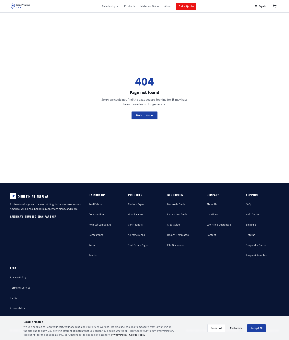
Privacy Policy (18, 278)
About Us (212, 204)
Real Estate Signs (138, 245)
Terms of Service (20, 288)
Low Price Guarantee (219, 225)
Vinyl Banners (136, 214)
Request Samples (256, 255)
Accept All (256, 328)
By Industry (108, 6)
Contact (211, 235)
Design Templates (178, 235)
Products (129, 6)
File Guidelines (175, 245)
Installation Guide (177, 214)
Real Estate (95, 204)
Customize (236, 328)
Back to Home (144, 115)
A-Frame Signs (136, 235)
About (168, 6)
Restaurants (96, 235)
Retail (92, 245)
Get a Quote (186, 6)
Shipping (251, 225)
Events (93, 255)
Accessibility (17, 308)
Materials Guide (150, 6)
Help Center (253, 214)
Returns (250, 235)
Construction (96, 214)
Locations (212, 214)
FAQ (248, 204)
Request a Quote (256, 245)
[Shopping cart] (274, 6)
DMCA (13, 298)
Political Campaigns (100, 225)
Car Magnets (135, 225)
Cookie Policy (137, 335)
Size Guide (173, 225)
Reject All (216, 328)
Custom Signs (136, 204)
